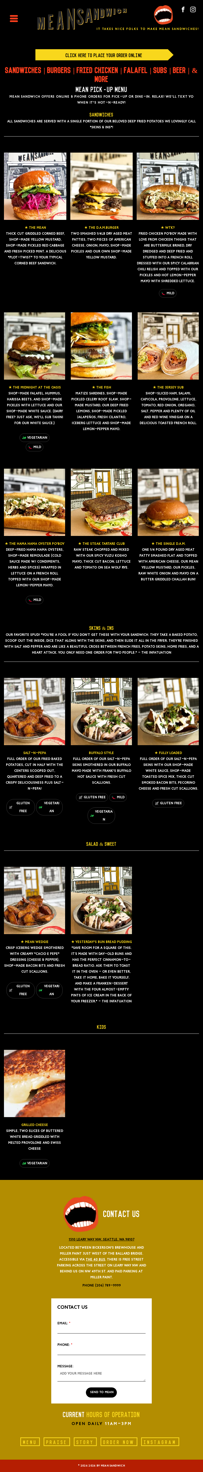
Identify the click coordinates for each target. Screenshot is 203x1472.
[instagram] (193, 10)
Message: (65, 1366)
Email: (62, 1323)
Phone (88, 1286)
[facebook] (183, 10)
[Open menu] (14, 18)
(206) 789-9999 (108, 1286)
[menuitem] (32, 1440)
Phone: (63, 1345)
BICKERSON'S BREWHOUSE (114, 1248)
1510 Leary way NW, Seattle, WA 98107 (101, 1240)
